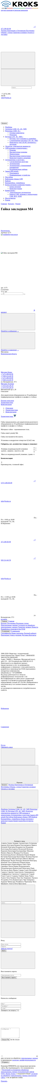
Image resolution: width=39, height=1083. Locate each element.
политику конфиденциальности (24, 1060)
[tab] (9, 408)
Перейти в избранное (10, 331)
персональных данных (29, 1058)
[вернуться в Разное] (17, 121)
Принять (4, 1081)
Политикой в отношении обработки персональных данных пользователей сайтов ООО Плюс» (17, 1072)
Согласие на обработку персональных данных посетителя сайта (19, 1075)
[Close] (18, 929)
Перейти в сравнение (10, 350)
